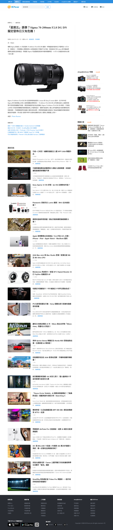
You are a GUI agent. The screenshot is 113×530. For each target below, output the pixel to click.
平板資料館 (27, 510)
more (97, 72)
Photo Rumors (16, 116)
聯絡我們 (92, 506)
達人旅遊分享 (60, 513)
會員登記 (92, 510)
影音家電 (43, 513)
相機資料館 (27, 503)
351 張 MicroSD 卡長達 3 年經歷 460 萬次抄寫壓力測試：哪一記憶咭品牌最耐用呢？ (52, 447)
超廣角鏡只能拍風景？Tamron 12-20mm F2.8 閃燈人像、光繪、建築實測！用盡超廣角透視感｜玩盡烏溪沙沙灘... (96, 128)
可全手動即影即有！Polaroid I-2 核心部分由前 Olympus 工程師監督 (26, 134)
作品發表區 (11, 510)
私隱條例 (92, 515)
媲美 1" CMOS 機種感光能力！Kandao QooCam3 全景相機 (24, 126)
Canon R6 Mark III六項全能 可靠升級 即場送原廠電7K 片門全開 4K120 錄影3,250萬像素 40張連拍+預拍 (93, 98)
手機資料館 (27, 508)
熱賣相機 (76, 508)
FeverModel (11, 508)
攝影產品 (43, 506)
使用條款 (92, 513)
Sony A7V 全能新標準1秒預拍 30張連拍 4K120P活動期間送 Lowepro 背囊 (93, 77)
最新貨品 (76, 506)
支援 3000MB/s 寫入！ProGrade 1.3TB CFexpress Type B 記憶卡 (26, 130)
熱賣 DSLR (77, 513)
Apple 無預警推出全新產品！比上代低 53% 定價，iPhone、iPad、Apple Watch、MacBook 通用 (51, 237)
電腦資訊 (43, 510)
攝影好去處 (61, 503)
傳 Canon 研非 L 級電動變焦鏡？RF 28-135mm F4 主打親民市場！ (96, 152)
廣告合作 (92, 508)
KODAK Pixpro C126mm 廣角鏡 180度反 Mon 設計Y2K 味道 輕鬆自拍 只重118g (93, 108)
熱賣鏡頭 (76, 510)
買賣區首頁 (44, 503)
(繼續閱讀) (38, 163)
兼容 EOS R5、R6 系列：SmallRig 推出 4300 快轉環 (22, 128)
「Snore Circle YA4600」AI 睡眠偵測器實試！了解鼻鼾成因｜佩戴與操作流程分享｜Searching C (52, 394)
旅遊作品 (59, 510)
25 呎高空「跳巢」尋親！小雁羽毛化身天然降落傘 (96, 135)
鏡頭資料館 (27, 506)
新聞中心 (10, 22)
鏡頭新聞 (31, 39)
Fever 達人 (10, 506)
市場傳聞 (37, 39)
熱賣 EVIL (76, 515)
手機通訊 (43, 508)
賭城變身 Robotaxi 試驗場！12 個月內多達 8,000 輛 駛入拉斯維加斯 (95, 144)
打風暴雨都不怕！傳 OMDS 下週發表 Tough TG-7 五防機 (23, 132)
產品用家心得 (27, 513)
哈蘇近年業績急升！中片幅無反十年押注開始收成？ (52, 288)
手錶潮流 (43, 515)
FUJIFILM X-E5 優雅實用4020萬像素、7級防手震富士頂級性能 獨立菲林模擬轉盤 (93, 87)
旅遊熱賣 (59, 506)
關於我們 (92, 503)
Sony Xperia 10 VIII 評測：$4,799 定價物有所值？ (51, 185)
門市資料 (76, 503)
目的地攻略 (60, 508)
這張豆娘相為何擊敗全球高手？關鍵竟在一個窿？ (95, 159)
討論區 (9, 513)
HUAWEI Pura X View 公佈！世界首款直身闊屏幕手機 (96, 167)
